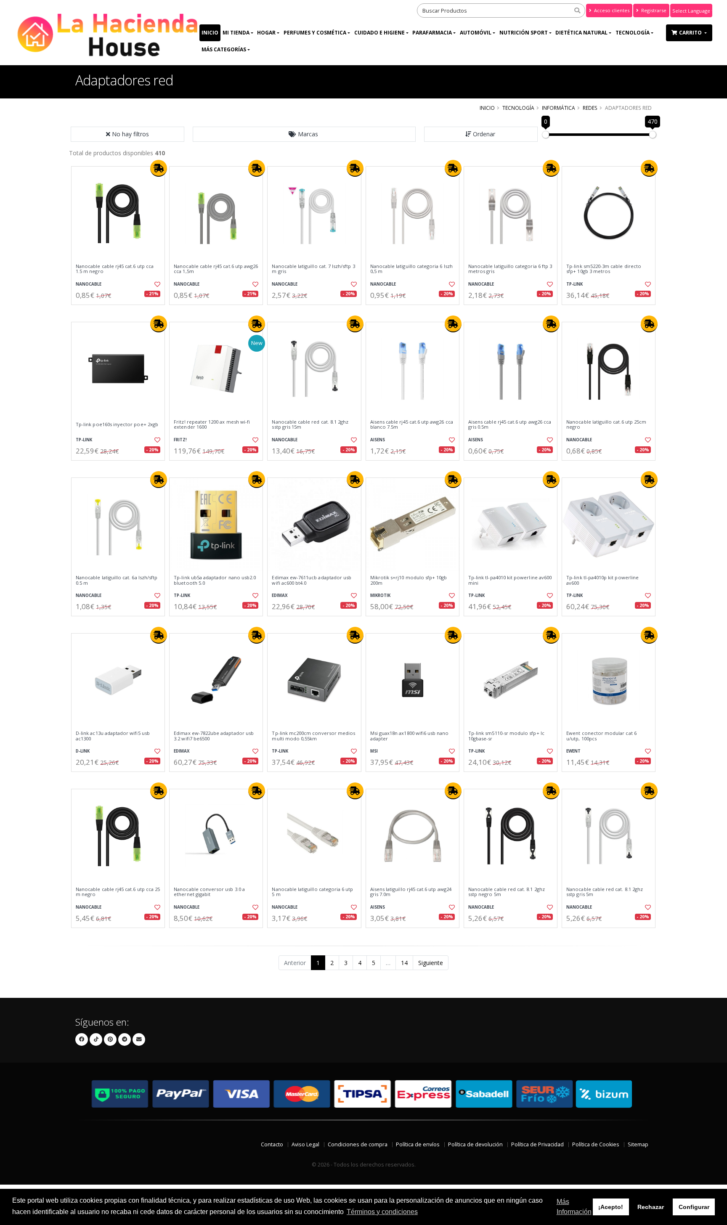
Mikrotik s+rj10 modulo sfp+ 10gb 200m (408, 580)
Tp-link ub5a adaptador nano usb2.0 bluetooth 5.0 (215, 580)
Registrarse (653, 10)
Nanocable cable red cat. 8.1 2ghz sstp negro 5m (506, 892)
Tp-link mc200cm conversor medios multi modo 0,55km (313, 736)
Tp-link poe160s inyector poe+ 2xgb (117, 424)
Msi (374, 751)
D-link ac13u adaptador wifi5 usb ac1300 (113, 736)
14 (404, 963)
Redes (590, 107)
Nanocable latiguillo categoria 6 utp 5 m (312, 892)
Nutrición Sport (523, 32)
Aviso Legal (305, 1144)
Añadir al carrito (121, 312)
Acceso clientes (611, 10)
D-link (83, 751)
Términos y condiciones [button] (382, 1211)
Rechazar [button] (650, 1207)
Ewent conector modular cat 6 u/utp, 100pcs (601, 736)
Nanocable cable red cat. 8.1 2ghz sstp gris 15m (310, 424)
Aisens (377, 440)
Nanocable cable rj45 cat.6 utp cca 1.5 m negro (115, 269)
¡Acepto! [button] (610, 1207)
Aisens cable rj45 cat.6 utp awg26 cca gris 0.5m (509, 424)
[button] (304, 134)
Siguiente (430, 963)
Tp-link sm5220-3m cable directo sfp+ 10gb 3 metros (603, 269)
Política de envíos (418, 1144)
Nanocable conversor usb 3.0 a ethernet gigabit (209, 892)
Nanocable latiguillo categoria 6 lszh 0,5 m (411, 269)
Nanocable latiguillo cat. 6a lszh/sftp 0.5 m (116, 580)
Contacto (272, 1144)
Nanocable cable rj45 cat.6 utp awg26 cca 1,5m (216, 269)
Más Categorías (224, 49)
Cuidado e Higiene (379, 32)
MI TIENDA (236, 32)
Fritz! (180, 440)
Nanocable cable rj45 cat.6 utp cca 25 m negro (118, 892)
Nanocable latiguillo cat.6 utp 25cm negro (606, 424)
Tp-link (574, 284)
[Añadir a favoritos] (156, 284)
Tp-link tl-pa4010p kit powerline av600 (602, 580)
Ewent (573, 751)
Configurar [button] (694, 1207)
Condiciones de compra (357, 1144)
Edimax (280, 595)
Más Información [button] (574, 1206)
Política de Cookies (595, 1144)
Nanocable (88, 284)
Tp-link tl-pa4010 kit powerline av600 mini (510, 580)
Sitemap (638, 1144)
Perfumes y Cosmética (315, 32)
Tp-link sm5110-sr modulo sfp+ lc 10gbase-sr (506, 736)
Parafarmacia (432, 32)
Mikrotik (380, 595)
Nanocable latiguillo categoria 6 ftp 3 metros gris (510, 269)
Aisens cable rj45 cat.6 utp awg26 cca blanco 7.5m (411, 424)
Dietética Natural (581, 32)
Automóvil (475, 32)
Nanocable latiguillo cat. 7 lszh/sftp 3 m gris (313, 269)
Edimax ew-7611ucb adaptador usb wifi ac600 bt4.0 (311, 580)
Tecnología (633, 32)
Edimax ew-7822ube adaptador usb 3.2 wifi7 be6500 (214, 736)
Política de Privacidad (537, 1144)
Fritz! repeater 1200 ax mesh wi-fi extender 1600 (212, 424)
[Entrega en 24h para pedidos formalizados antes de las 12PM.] (158, 168)
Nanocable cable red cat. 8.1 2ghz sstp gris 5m (604, 892)
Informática (558, 107)
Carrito (691, 32)
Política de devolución (475, 1144)
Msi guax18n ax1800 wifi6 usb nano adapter (409, 736)
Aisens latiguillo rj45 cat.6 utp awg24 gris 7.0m (410, 892)
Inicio (210, 32)
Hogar (266, 32)
